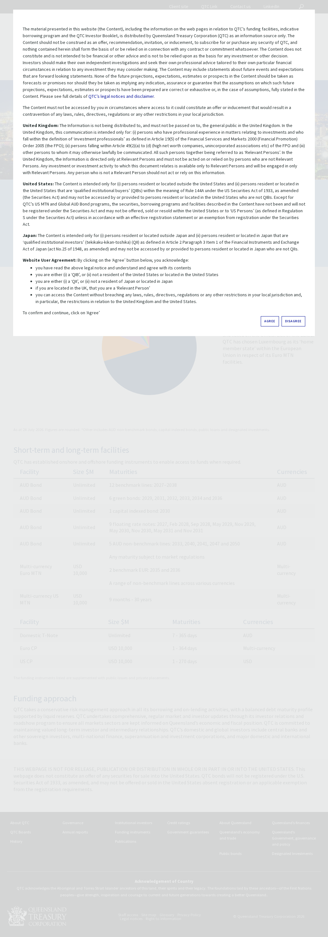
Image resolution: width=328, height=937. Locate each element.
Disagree (293, 321)
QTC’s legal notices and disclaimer (121, 96)
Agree (269, 321)
